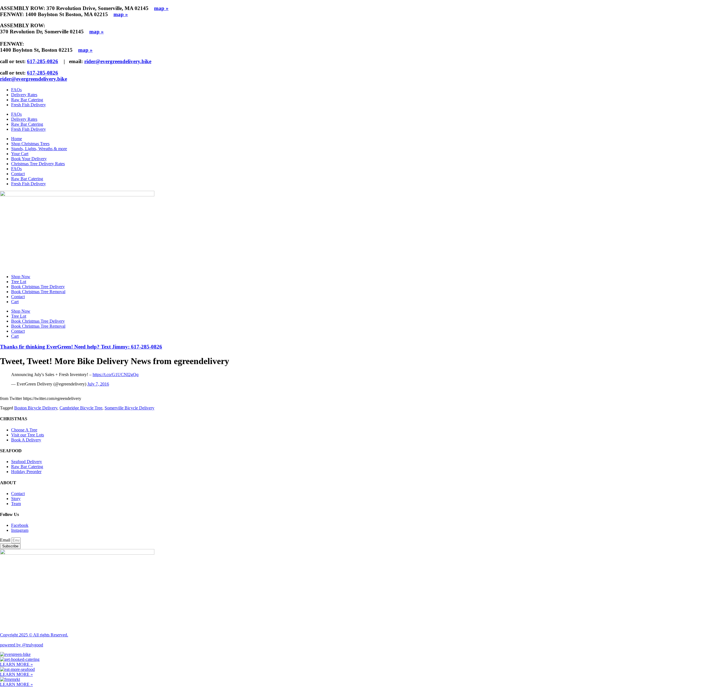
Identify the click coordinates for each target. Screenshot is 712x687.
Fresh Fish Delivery (28, 104)
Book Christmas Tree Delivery (38, 286)
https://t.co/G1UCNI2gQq (116, 374)
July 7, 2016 (98, 384)
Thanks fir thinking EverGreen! (81, 347)
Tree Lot (18, 281)
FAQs (16, 89)
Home (16, 138)
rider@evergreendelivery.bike (117, 61)
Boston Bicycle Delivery (35, 408)
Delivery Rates (24, 94)
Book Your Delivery (29, 158)
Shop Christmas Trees (30, 143)
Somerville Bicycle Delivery (129, 408)
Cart (15, 301)
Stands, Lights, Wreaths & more (39, 148)
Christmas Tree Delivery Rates (38, 163)
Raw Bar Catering (27, 99)
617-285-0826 (42, 61)
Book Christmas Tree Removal (38, 291)
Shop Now (20, 276)
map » (161, 8)
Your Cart (19, 153)
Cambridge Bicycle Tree (81, 408)
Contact (18, 173)
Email (5, 540)
